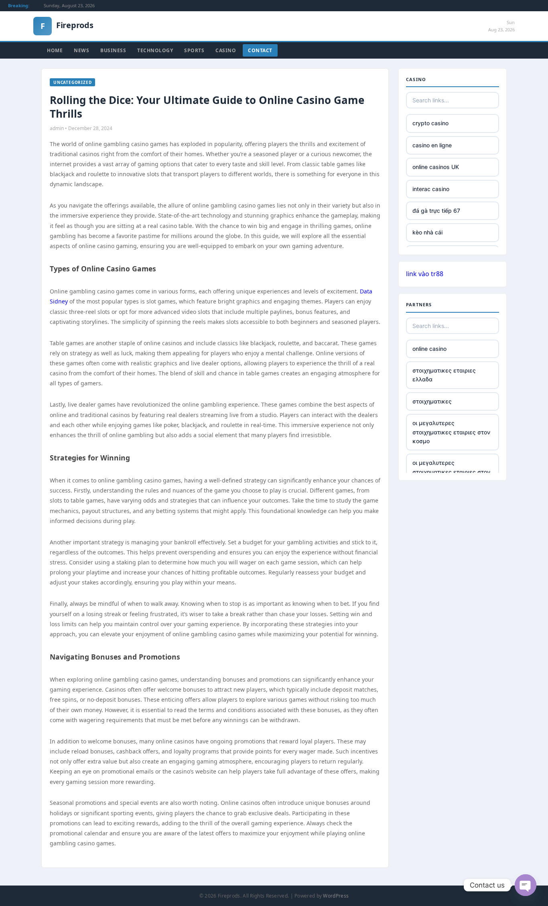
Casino (225, 50)
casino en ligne (432, 145)
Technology (155, 50)
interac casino (430, 188)
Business (113, 50)
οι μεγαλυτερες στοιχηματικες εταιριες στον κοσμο (451, 431)
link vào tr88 (424, 273)
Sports (194, 50)
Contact (260, 50)
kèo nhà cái (427, 232)
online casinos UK (435, 166)
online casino (429, 348)
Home (55, 50)
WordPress (336, 895)
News (81, 50)
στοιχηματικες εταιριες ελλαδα (444, 375)
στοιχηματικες (432, 401)
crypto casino (430, 123)
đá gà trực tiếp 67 (436, 210)
